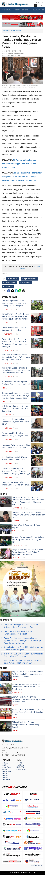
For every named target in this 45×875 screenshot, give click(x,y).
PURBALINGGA (15, 30)
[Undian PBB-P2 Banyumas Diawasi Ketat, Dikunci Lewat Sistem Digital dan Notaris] (6, 516)
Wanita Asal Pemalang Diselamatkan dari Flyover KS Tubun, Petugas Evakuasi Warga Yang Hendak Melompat (21, 640)
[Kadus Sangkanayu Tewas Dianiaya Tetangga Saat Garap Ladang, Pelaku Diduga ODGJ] (37, 305)
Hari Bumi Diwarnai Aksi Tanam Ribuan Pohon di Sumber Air (15, 458)
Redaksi (4, 769)
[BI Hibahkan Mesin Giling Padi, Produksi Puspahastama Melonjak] (37, 385)
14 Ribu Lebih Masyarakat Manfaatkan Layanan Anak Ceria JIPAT (15, 422)
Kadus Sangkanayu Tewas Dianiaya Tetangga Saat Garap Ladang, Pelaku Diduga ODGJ (14, 303)
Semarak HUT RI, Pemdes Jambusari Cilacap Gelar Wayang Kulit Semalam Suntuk (21, 661)
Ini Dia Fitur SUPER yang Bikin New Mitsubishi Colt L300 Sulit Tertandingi (22, 655)
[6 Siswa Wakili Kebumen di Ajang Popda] (6, 529)
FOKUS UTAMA (6, 10)
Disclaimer (5, 763)
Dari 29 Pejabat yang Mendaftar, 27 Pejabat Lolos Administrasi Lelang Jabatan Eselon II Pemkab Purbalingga (22, 177)
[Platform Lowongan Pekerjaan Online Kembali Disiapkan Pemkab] (37, 486)
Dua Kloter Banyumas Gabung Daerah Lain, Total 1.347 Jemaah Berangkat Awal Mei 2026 (16, 357)
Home (5, 30)
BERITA (17, 10)
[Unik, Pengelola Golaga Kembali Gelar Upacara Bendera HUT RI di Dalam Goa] (37, 410)
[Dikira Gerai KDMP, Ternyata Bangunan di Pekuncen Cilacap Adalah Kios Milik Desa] (6, 701)
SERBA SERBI (21, 769)
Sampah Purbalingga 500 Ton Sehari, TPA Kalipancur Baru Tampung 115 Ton (28, 539)
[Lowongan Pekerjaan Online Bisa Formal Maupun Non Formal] (37, 448)
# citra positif (12, 279)
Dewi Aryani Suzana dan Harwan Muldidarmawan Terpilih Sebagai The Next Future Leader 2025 (15, 395)
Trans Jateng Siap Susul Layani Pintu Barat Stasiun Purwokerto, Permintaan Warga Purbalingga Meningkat (15, 343)
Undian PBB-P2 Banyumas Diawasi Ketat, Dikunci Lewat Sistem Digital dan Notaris (28, 515)
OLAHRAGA (36, 10)
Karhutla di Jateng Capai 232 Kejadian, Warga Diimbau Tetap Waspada (22, 648)
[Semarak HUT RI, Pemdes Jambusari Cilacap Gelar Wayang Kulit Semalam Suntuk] (6, 713)
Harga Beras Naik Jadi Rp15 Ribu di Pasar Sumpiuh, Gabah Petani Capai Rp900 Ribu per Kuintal (27, 552)
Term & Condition (5, 774)
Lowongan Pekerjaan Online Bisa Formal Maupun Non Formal (16, 446)
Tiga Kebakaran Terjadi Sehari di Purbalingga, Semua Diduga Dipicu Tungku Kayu (26, 687)
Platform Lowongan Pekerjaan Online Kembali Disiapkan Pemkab (16, 483)
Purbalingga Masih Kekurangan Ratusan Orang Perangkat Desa (15, 434)
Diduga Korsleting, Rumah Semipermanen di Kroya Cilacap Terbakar (25, 725)
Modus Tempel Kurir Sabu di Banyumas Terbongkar (14, 329)
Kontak (4, 765)
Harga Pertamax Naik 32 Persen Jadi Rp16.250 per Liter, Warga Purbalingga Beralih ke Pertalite (15, 316)
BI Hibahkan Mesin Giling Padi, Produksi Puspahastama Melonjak (16, 383)
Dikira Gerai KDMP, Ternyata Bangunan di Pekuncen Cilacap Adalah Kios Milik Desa (28, 699)
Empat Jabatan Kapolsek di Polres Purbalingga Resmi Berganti (17, 632)
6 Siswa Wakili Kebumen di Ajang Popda (26, 526)
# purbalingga (8, 286)
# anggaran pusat (9, 282)
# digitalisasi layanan (29, 279)
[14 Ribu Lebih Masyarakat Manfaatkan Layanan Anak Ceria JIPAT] (37, 423)
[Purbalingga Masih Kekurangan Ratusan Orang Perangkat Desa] (37, 436)
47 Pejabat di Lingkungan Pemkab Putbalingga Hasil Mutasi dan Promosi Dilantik (19, 164)
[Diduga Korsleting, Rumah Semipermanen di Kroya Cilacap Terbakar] (6, 726)
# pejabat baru (25, 282)
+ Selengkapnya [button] (36, 865)
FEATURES (20, 767)
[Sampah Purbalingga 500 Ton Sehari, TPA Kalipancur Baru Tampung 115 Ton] (6, 541)
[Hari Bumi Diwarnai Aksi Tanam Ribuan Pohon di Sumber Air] (37, 460)
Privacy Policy (6, 767)
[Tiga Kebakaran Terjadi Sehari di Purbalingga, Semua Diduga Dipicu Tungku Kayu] (6, 688)
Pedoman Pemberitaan (6, 779)
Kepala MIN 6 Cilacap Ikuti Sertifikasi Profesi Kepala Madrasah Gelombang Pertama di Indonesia (28, 674)
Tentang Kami (6, 771)
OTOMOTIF (25, 10)
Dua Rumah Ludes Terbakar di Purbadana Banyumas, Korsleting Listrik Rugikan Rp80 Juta (16, 370)
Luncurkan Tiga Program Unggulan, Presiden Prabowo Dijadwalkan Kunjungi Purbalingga (16, 471)
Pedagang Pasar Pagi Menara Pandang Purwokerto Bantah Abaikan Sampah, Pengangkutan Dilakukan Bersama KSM (28, 501)
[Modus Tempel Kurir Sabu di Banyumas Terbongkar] (37, 331)
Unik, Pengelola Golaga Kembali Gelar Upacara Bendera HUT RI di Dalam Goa (16, 409)
